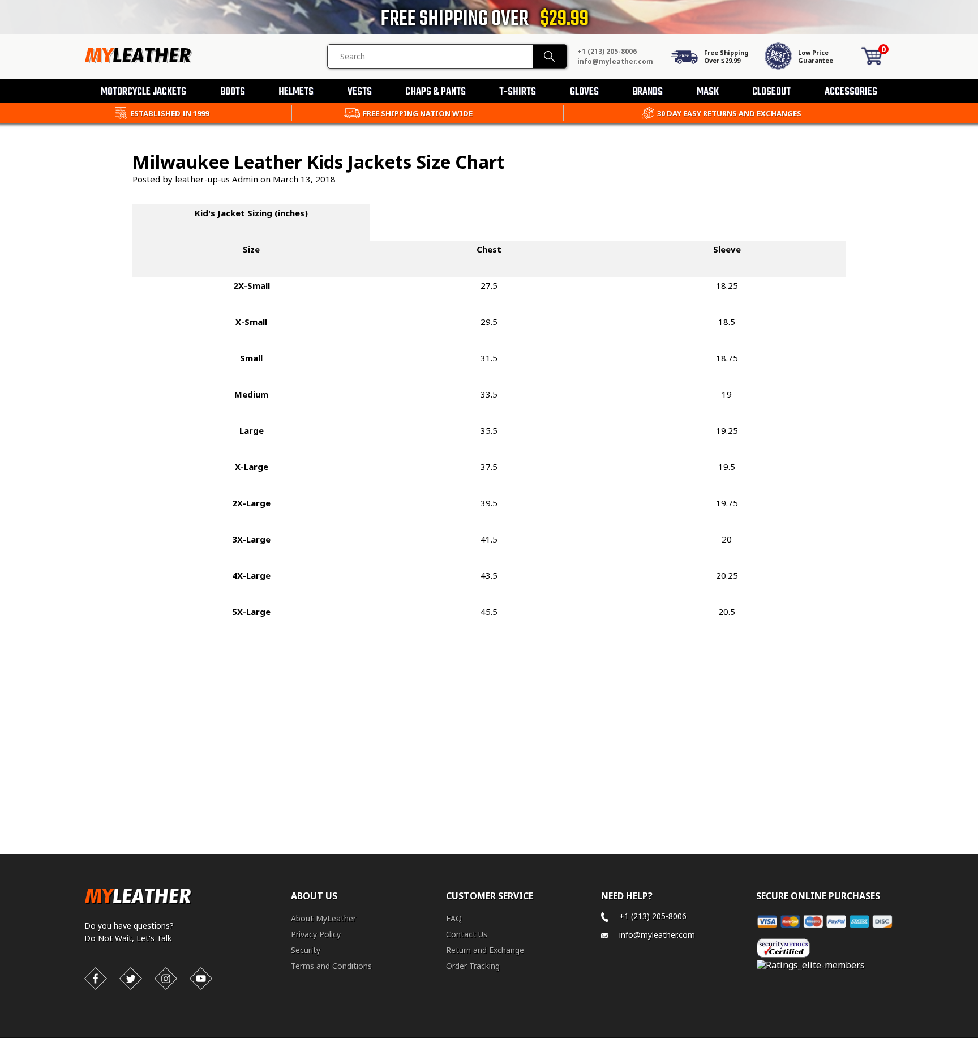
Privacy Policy (316, 934)
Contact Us (466, 934)
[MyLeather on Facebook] (95, 978)
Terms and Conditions (331, 965)
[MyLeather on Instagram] (166, 978)
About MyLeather (323, 918)
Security (305, 950)
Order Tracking (473, 965)
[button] (977, 1035)
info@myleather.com (615, 61)
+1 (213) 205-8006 (607, 51)
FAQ (454, 918)
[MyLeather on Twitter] (130, 978)
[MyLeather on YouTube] (201, 978)
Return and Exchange (485, 950)
